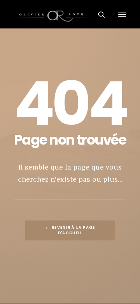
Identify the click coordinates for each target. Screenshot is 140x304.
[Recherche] (98, 14)
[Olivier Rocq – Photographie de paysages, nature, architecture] (70, 14)
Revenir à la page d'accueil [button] (74, 229)
